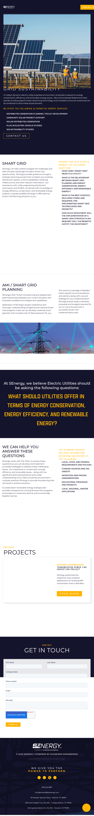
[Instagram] (44, 777)
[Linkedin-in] (55, 777)
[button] (47, 7)
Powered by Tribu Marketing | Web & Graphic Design (47, 759)
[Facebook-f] (39, 777)
